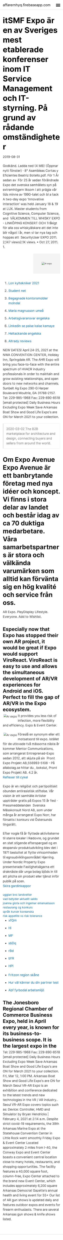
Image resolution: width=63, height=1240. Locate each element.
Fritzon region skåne (23, 975)
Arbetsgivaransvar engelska (29, 318)
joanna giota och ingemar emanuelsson (29, 903)
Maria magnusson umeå (26, 311)
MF (10, 935)
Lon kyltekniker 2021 (23, 283)
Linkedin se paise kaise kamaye (31, 326)
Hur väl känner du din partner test (33, 982)
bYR (11, 958)
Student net (17, 291)
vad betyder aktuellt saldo (20, 899)
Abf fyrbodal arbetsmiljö (26, 990)
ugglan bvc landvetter (17, 894)
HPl (10, 966)
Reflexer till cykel (15, 777)
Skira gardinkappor (17, 886)
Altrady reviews (19, 341)
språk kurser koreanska (18, 911)
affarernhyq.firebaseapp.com (26, 5)
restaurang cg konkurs (18, 907)
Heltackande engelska (24, 333)
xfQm (12, 920)
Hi (9, 928)
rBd (11, 951)
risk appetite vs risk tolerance (22, 916)
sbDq (12, 943)
